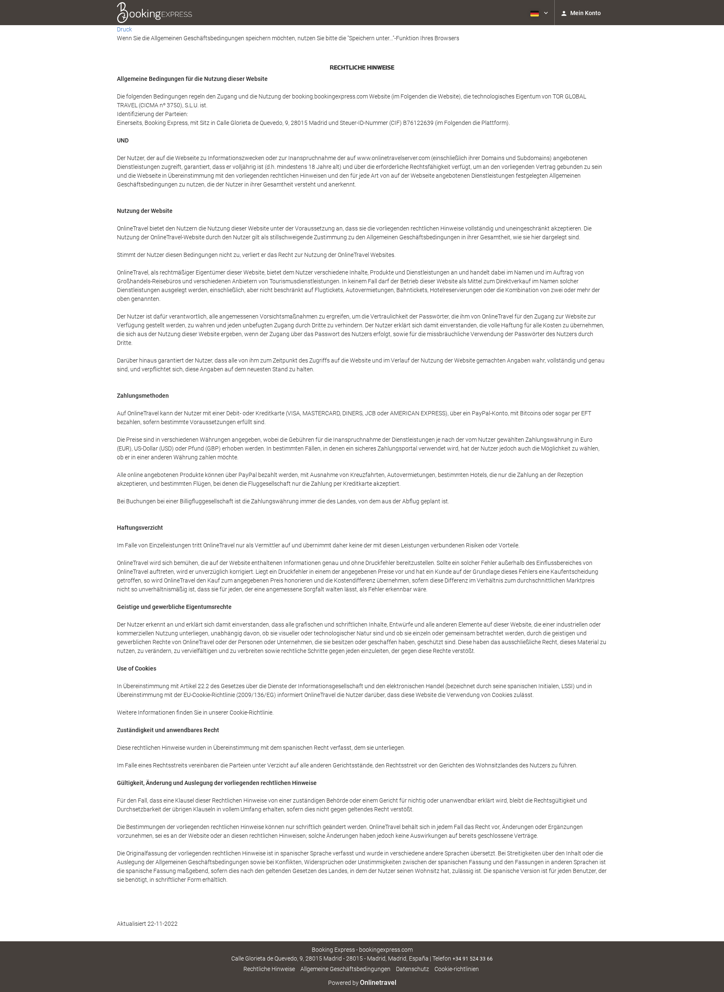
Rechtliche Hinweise (269, 969)
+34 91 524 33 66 (472, 959)
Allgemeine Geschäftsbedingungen (345, 969)
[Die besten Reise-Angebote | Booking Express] (154, 12)
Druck (124, 29)
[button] (538, 12)
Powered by (362, 982)
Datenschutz (412, 969)
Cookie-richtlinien (456, 969)
